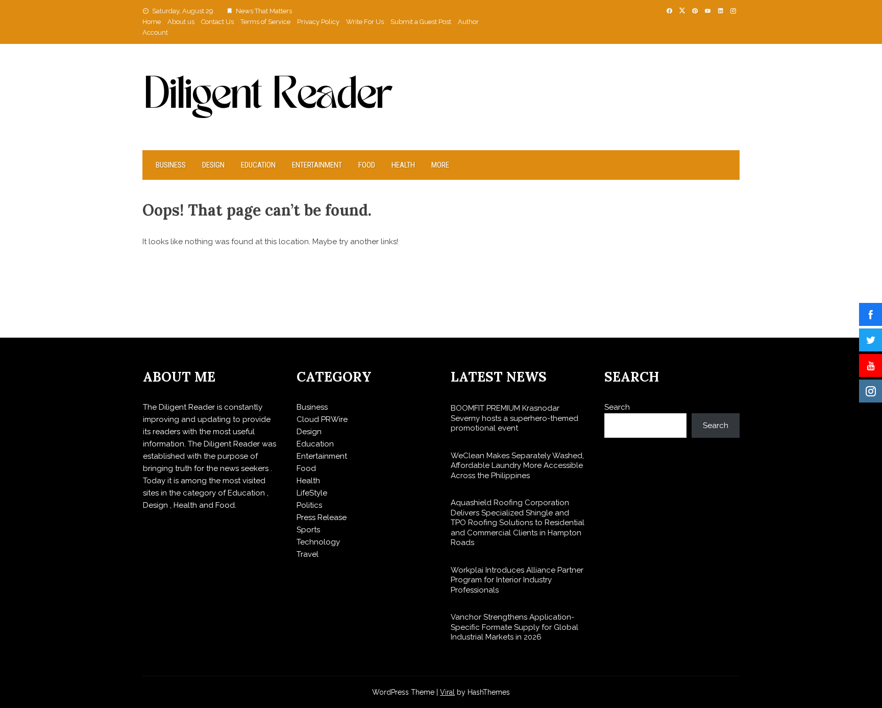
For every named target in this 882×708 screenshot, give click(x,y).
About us (180, 22)
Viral (447, 692)
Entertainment (317, 165)
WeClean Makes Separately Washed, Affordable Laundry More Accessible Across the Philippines (517, 465)
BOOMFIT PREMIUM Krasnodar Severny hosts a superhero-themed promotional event (514, 418)
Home (151, 22)
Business (171, 165)
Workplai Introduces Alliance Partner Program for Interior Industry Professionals (517, 580)
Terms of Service (265, 22)
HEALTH (403, 165)
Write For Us (365, 22)
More (440, 165)
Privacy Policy (318, 22)
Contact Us (217, 22)
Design (213, 165)
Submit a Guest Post (420, 22)
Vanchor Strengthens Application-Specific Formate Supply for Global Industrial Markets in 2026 (514, 627)
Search (617, 407)
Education (258, 165)
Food (366, 165)
